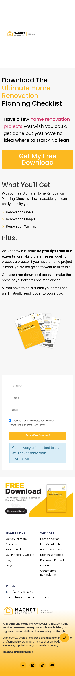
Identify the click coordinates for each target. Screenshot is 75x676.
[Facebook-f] (23, 665)
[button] (68, 34)
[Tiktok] (42, 665)
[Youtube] (52, 665)
